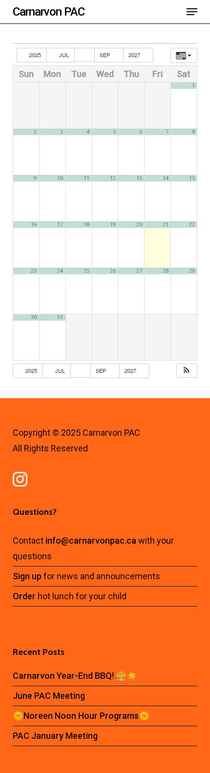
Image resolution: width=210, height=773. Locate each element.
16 (34, 225)
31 (60, 317)
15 (192, 178)
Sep (105, 55)
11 (86, 178)
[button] (192, 12)
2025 (35, 55)
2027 (135, 55)
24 (60, 271)
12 (113, 178)
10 (60, 178)
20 (139, 225)
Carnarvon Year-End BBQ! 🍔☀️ (75, 676)
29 (192, 271)
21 (165, 225)
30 (34, 317)
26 (113, 271)
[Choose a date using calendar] (84, 55)
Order (24, 596)
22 (192, 225)
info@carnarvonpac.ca (91, 540)
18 (86, 225)
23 (34, 271)
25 (86, 271)
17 (60, 225)
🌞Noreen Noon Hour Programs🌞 (81, 716)
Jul (64, 55)
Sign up (27, 576)
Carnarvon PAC (48, 12)
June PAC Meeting (49, 696)
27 (139, 271)
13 (139, 178)
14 (165, 178)
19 (113, 225)
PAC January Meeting (55, 736)
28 (165, 271)
